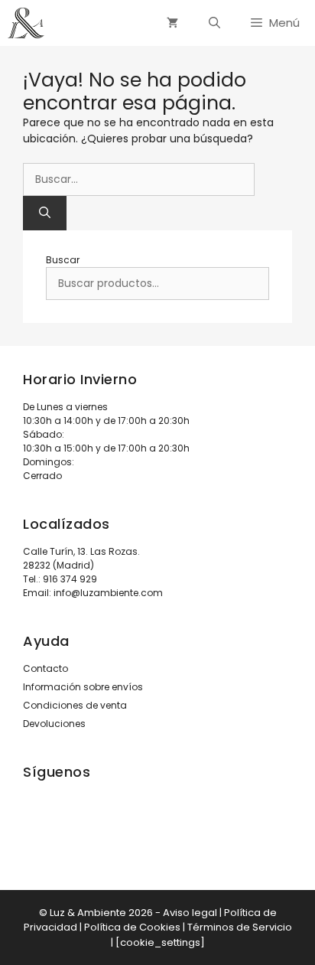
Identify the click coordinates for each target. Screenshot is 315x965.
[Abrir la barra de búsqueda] (214, 23)
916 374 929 (70, 578)
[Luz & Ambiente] (26, 23)
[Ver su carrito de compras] (172, 23)
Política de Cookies (132, 927)
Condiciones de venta (75, 705)
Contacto (45, 668)
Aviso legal (190, 912)
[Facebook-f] (75, 826)
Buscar (63, 259)
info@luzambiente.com (108, 592)
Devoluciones (54, 723)
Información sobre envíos (83, 686)
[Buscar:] (139, 179)
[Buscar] (45, 213)
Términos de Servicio (239, 927)
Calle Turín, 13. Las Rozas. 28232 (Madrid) (81, 558)
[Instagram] (32, 826)
